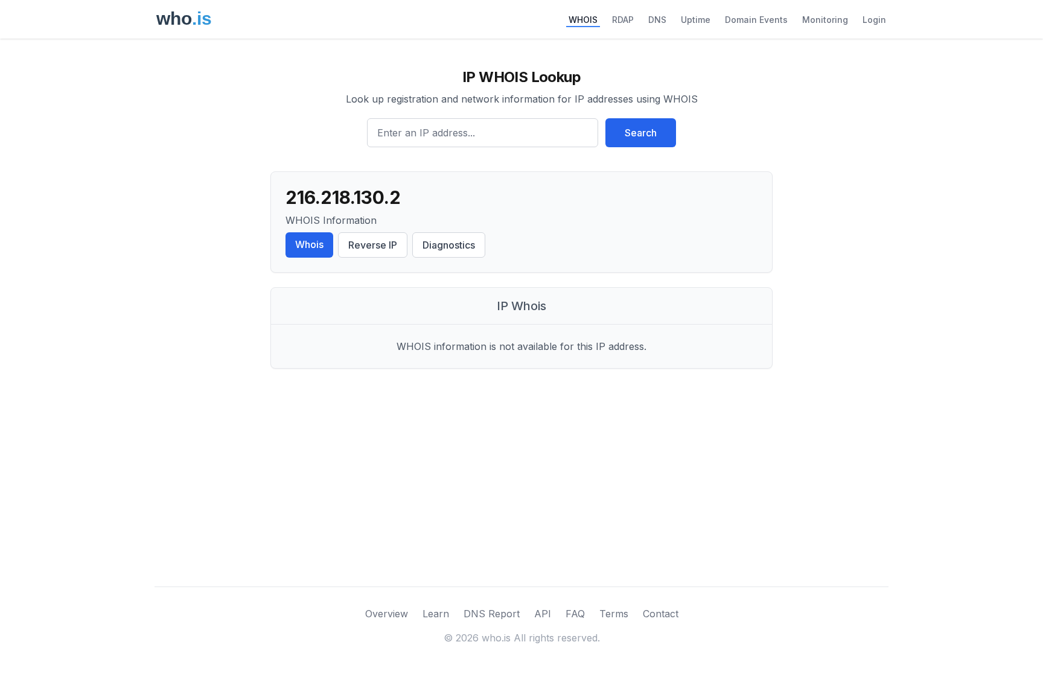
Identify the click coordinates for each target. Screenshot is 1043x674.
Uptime (695, 19)
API (542, 614)
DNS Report (492, 614)
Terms (613, 614)
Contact (660, 614)
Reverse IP (372, 245)
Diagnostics (449, 245)
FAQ (575, 614)
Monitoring (825, 19)
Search (641, 133)
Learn (436, 614)
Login (874, 19)
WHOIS (583, 19)
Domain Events (756, 19)
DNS (657, 19)
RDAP (623, 19)
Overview (386, 614)
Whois (309, 244)
